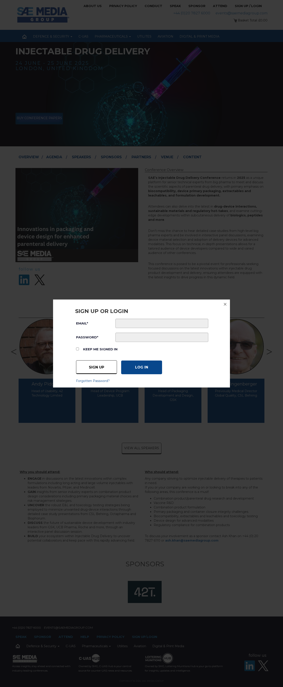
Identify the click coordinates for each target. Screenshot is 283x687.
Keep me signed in (100, 349)
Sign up (96, 367)
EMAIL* (82, 323)
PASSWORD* (87, 337)
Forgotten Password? (93, 381)
